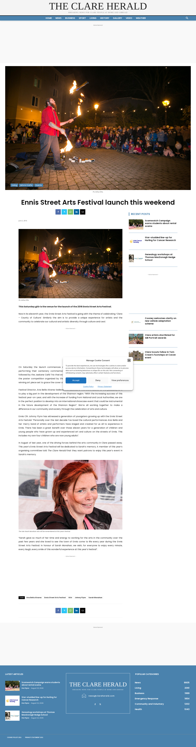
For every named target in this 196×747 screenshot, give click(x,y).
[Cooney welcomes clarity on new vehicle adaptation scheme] (136, 322)
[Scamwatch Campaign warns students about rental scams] (136, 224)
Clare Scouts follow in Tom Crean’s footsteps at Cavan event (160, 354)
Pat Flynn (25, 688)
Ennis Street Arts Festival (55, 597)
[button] (129, 360)
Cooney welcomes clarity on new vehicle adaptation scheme (160, 321)
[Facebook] (58, 212)
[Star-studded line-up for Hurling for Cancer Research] (136, 241)
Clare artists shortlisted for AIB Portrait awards (160, 336)
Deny (98, 380)
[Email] (82, 212)
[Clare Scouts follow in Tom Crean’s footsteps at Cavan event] (136, 356)
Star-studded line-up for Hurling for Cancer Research (160, 239)
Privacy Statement (105, 386)
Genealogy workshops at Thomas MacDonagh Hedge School (160, 257)
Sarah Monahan (95, 597)
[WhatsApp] (70, 212)
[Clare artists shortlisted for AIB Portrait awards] (136, 339)
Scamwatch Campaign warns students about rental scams (160, 223)
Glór (70, 597)
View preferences (120, 380)
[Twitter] (64, 212)
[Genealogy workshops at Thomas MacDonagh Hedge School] (136, 258)
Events (39, 185)
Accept (75, 380)
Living (14, 185)
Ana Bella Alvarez (34, 597)
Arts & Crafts (26, 185)
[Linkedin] (76, 212)
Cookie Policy (88, 386)
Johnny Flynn (80, 597)
